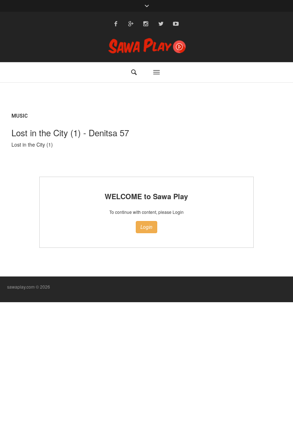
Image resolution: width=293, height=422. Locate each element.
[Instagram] (145, 23)
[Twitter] (160, 23)
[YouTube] (175, 23)
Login (146, 227)
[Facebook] (115, 23)
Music (19, 116)
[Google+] (130, 23)
